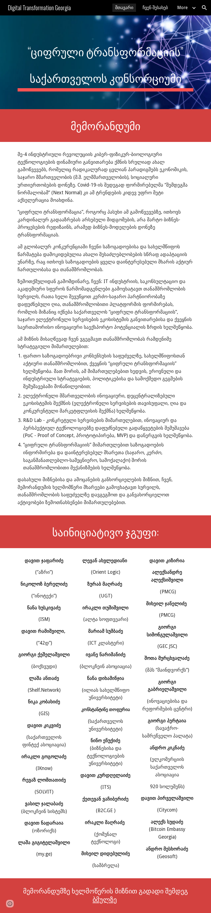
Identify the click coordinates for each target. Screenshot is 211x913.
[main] (105, 62)
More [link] (182, 7)
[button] (204, 7)
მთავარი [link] (124, 7)
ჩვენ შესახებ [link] (155, 7)
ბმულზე (105, 900)
